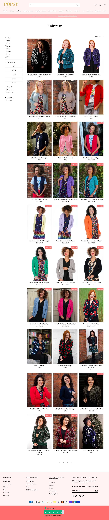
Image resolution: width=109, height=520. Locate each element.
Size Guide (6, 493)
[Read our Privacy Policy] (81, 268)
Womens (5, 487)
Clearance (89, 11)
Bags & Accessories (40, 11)
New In (5, 11)
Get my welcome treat (69, 272)
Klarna (28, 487)
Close (69, 278)
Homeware (69, 11)
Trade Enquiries (53, 494)
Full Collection (7, 484)
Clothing (18, 11)
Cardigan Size (11, 62)
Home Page (6, 481)
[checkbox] (13, 41)
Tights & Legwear (27, 11)
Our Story (6, 495)
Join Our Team (53, 491)
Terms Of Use (30, 481)
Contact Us (52, 482)
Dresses (12, 11)
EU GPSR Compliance (32, 490)
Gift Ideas (77, 11)
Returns (51, 488)
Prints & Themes (52, 11)
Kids (83, 11)
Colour (8, 38)
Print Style (9, 87)
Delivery (51, 485)
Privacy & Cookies (31, 484)
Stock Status (10, 98)
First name (60, 250)
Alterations (97, 11)
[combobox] (54, 5)
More (104, 11)
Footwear (61, 11)
